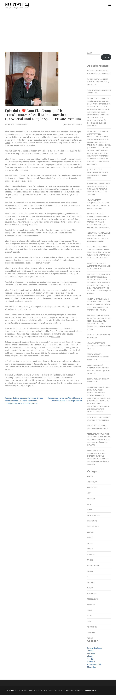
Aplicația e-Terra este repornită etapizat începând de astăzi (98, 345)
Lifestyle (91, 582)
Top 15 (90, 659)
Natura (90, 588)
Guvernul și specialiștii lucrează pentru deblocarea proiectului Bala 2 (99, 266)
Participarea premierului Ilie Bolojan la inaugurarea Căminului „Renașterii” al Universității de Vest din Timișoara (98, 189)
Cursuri (90, 538)
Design (90, 543)
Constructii (92, 521)
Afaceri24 (91, 662)
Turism (90, 638)
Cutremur (91, 653)
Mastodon (91, 667)
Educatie (90, 554)
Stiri (89, 621)
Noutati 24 (17, 4)
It (88, 577)
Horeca (90, 571)
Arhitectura (92, 487)
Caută (89, 53)
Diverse (90, 549)
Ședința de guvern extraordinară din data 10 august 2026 (98, 356)
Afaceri (68, 124)
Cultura (90, 532)
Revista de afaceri (94, 648)
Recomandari (77, 124)
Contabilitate (93, 526)
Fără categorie (93, 565)
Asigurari (91, 499)
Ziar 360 (90, 651)
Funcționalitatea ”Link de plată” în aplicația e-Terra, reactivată (98, 81)
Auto (89, 504)
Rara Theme (49, 690)
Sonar (89, 610)
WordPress (70, 690)
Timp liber (91, 632)
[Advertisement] (58, 28)
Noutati (10, 124)
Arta (89, 493)
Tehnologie (92, 627)
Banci (89, 510)
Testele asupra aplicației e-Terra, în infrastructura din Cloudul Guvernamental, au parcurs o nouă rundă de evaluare (98, 439)
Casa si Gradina (93, 515)
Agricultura (92, 482)
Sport (89, 616)
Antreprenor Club (94, 664)
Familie (90, 560)
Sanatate (91, 605)
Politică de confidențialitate (86, 690)
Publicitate (91, 593)
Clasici (90, 656)
